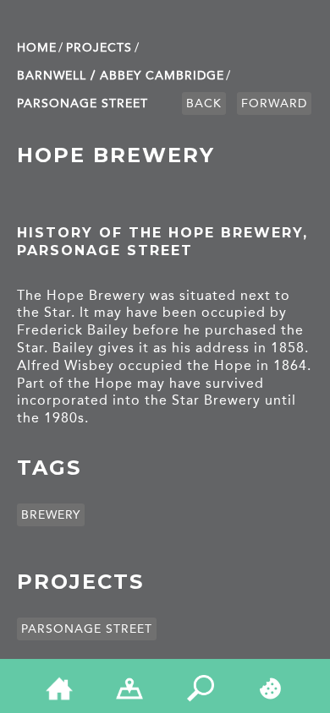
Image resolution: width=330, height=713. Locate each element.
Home (37, 48)
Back (204, 103)
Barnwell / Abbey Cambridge (120, 75)
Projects (99, 48)
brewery (50, 515)
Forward (274, 103)
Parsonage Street (82, 103)
